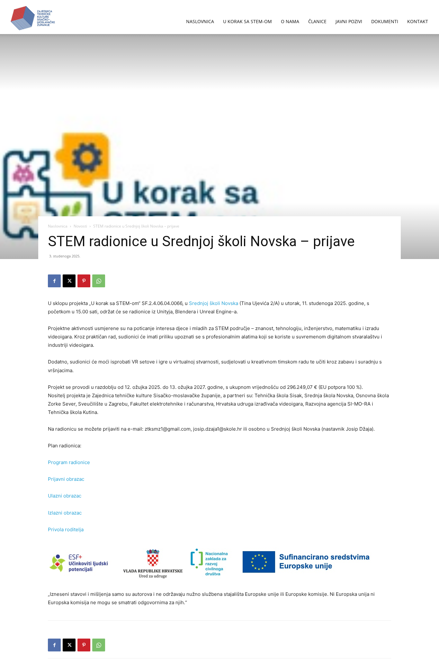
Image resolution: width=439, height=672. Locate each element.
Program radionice (69, 462)
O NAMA (290, 21)
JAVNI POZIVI (349, 21)
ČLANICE (317, 21)
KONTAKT (417, 21)
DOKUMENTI (384, 21)
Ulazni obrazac (64, 496)
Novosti (80, 226)
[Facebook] (54, 280)
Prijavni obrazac (66, 479)
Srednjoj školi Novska (214, 303)
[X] (69, 280)
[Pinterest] (83, 280)
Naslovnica (57, 226)
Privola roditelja (66, 529)
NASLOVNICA (200, 21)
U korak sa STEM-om (247, 21)
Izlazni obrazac (65, 513)
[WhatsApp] (98, 280)
